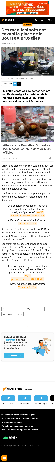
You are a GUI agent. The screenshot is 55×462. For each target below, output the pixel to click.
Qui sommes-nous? (10, 414)
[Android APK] (10, 438)
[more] (50, 158)
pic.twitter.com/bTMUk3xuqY (27, 215)
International (18, 309)
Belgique (30, 309)
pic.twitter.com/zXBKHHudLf (27, 279)
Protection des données (27, 418)
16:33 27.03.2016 (8, 43)
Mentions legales (27, 414)
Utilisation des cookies (11, 422)
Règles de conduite (10, 430)
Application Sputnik (29, 430)
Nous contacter (8, 418)
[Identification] (36, 20)
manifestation (8, 314)
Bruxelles (39, 309)
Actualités (6, 309)
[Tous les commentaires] (4, 458)
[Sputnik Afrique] (8, 21)
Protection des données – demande (17, 426)
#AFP (40, 212)
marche (19, 314)
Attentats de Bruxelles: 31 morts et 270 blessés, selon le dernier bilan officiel (27, 148)
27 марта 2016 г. (27, 223)
